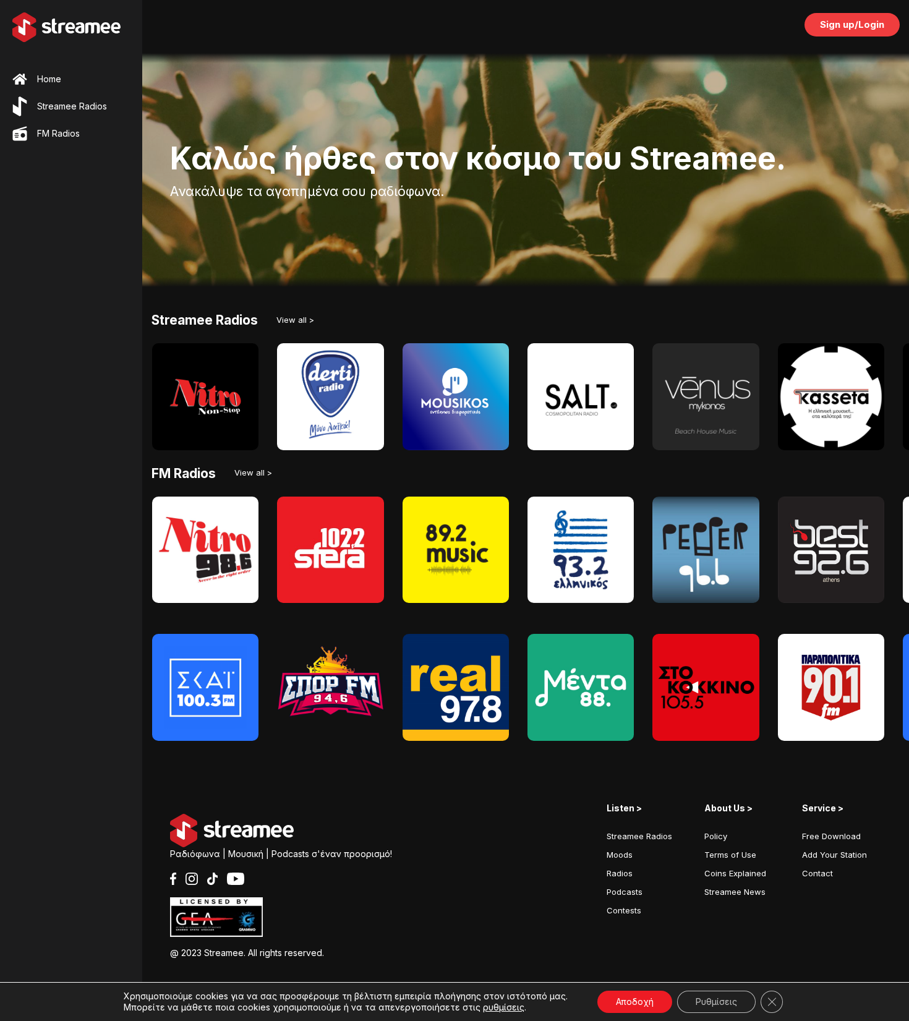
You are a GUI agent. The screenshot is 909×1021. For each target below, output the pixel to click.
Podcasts (624, 892)
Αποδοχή (635, 1001)
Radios (620, 873)
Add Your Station (834, 855)
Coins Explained (735, 873)
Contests (624, 910)
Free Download (831, 836)
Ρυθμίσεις (716, 1001)
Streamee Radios (639, 836)
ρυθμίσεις (503, 1007)
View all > (295, 320)
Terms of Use (730, 855)
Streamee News (735, 892)
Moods (620, 855)
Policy (715, 836)
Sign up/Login (852, 24)
